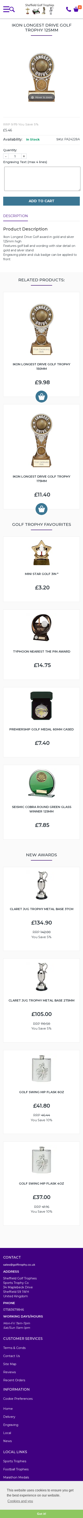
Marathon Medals (16, 1477)
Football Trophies (16, 1469)
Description (15, 216)
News (7, 1441)
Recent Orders (14, 1380)
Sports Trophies (14, 1461)
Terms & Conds (14, 1348)
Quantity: (10, 150)
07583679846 (13, 1310)
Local (7, 1433)
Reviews (9, 1372)
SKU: (59, 139)
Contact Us (11, 1356)
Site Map (9, 1364)
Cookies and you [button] (20, 1501)
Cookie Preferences (18, 1399)
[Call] (68, 9)
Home (8, 1409)
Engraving (10, 1425)
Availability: (12, 139)
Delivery (9, 1417)
